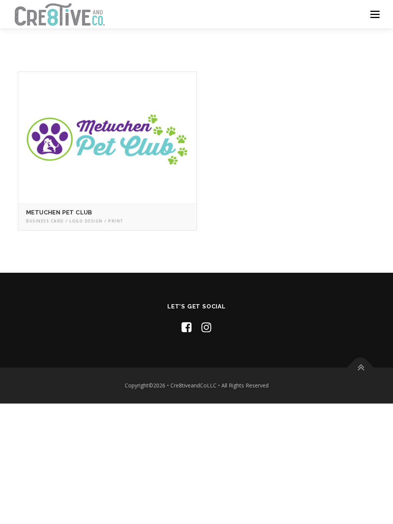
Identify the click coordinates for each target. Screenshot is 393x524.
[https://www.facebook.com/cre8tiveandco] (187, 327)
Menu (374, 14)
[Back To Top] (360, 367)
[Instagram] (206, 327)
